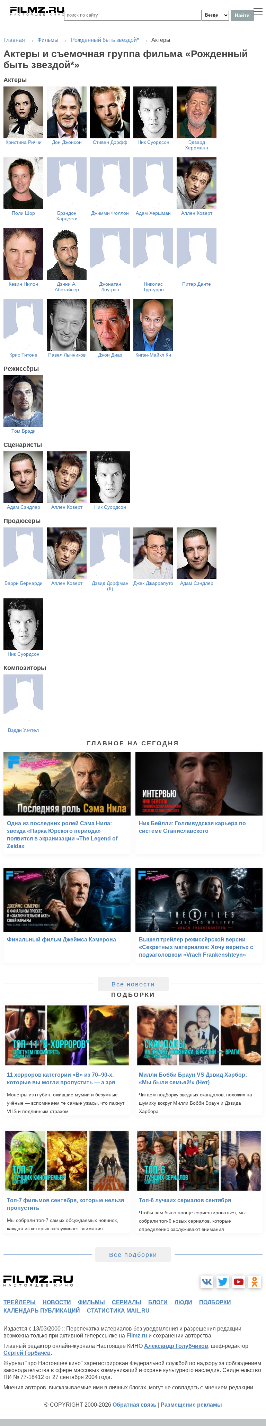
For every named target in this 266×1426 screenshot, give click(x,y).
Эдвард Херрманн (196, 144)
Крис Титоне (23, 355)
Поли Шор (23, 213)
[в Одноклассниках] (254, 1282)
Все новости (133, 984)
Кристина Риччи (24, 142)
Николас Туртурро (153, 286)
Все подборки (133, 1254)
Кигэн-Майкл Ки (153, 355)
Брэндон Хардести (67, 215)
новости (57, 1302)
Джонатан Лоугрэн (110, 286)
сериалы (126, 1302)
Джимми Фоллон (110, 213)
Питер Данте (196, 284)
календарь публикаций (41, 1311)
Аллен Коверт (196, 213)
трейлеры (19, 1302)
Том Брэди (23, 431)
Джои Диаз (110, 355)
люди (183, 1302)
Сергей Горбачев (27, 1353)
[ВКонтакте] (207, 1282)
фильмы (91, 1302)
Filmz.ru (136, 1335)
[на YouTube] (238, 1282)
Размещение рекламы (191, 1405)
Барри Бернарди (24, 583)
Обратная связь (135, 1405)
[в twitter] (222, 1282)
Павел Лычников (67, 355)
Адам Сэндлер (23, 507)
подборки (215, 1302)
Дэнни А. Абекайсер (67, 286)
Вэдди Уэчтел (23, 730)
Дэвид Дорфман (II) (110, 585)
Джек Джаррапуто (153, 583)
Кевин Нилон (23, 284)
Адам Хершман (153, 213)
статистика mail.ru (118, 1311)
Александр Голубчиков (176, 1346)
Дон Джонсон (67, 142)
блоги (158, 1302)
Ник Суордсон (153, 142)
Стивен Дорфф (110, 142)
